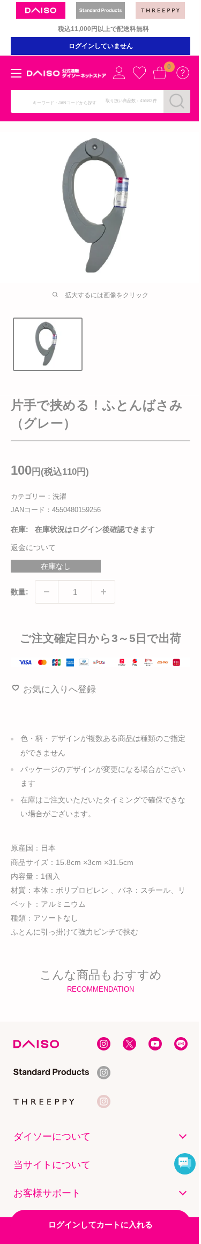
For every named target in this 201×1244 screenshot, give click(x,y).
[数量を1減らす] (46, 592)
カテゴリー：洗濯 (38, 496)
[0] (159, 72)
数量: (19, 592)
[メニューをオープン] (16, 73)
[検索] (176, 101)
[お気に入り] (139, 72)
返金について (33, 547)
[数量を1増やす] (103, 592)
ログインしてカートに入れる (100, 1224)
